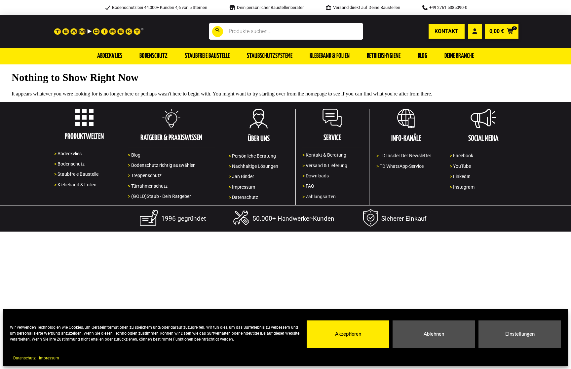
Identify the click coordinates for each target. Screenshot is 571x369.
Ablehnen (434, 334)
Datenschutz (24, 358)
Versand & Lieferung (324, 165)
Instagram (462, 187)
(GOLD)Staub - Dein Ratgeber (159, 196)
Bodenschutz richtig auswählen (162, 165)
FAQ (308, 186)
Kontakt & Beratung (324, 155)
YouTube (460, 166)
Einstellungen (520, 334)
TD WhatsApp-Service (400, 166)
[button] (109, 56)
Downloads (315, 176)
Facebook (461, 156)
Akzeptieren (348, 334)
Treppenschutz (145, 175)
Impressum (49, 358)
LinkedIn (460, 176)
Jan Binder (241, 176)
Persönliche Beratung (252, 156)
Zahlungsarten (319, 197)
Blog (134, 155)
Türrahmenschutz (148, 186)
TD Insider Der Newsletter (403, 156)
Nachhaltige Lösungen (253, 166)
